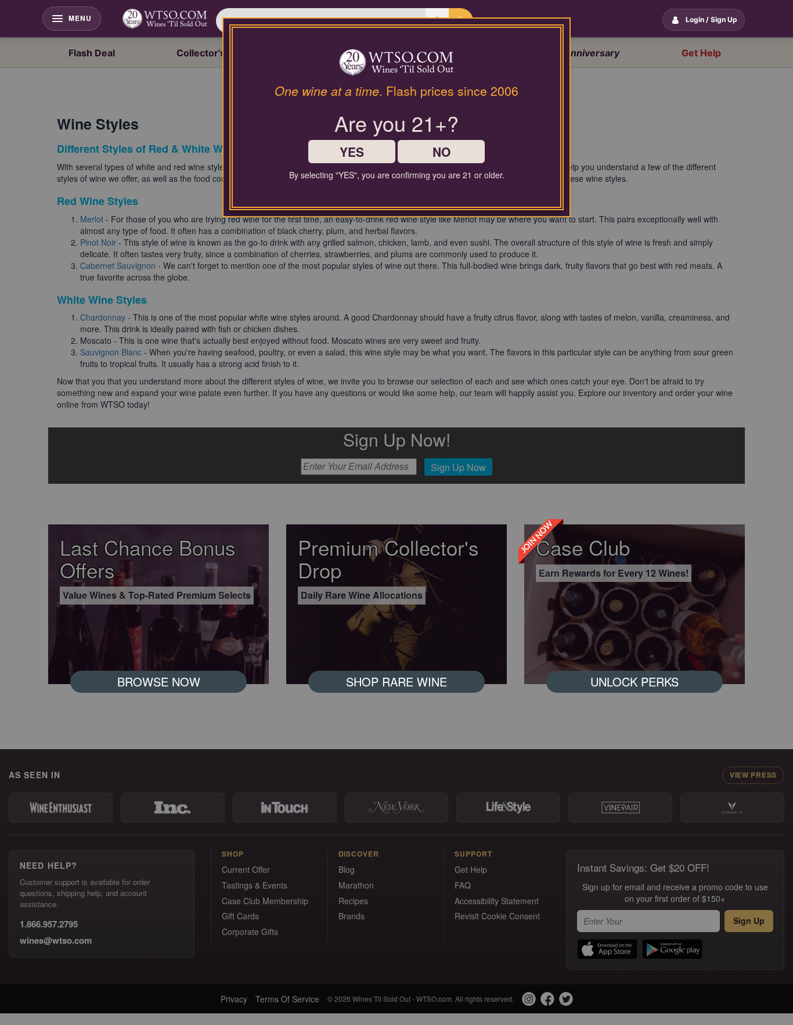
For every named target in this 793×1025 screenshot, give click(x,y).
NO (441, 151)
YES (352, 151)
